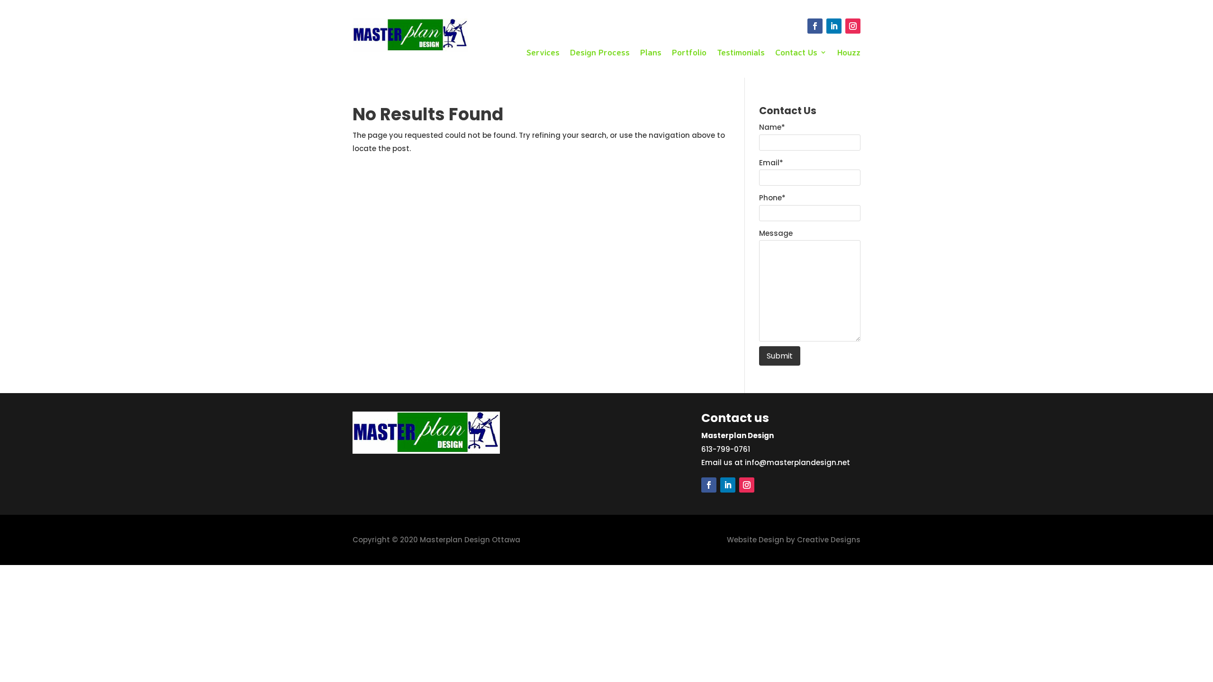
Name (772, 127)
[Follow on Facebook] (815, 26)
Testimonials (741, 53)
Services (543, 53)
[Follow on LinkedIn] (834, 26)
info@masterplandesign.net (797, 462)
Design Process (600, 53)
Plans (650, 53)
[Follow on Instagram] (852, 26)
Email (771, 163)
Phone (772, 198)
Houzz (848, 53)
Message (776, 233)
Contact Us (796, 53)
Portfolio (689, 53)
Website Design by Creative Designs (793, 540)
